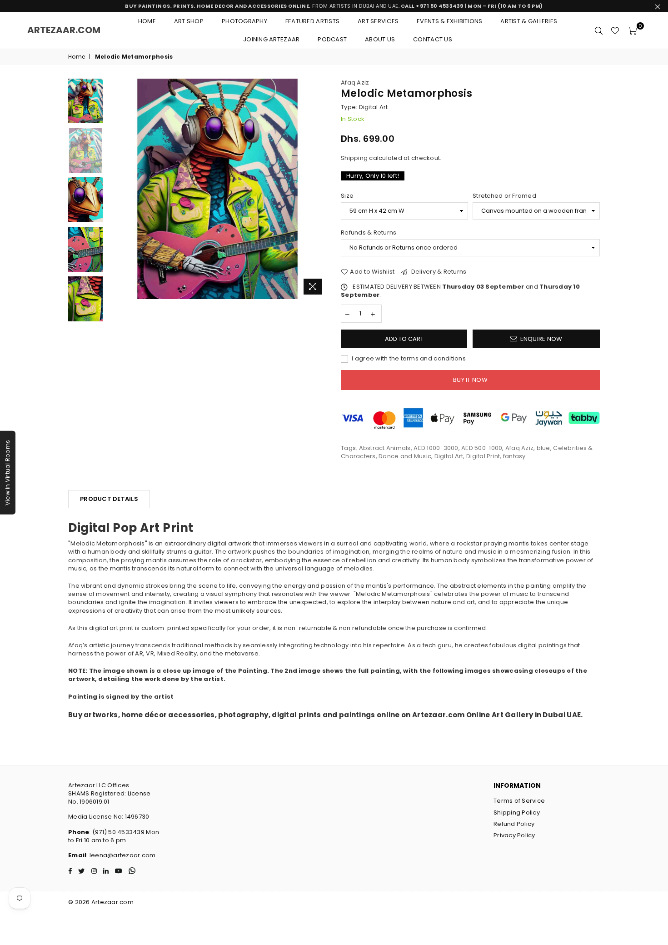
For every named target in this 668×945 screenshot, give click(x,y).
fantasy (514, 456)
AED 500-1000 (481, 448)
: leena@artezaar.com (120, 855)
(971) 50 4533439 (118, 832)
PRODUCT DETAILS (109, 499)
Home (147, 21)
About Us (380, 39)
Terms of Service (519, 800)
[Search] (599, 30)
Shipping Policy (517, 812)
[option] (217, 189)
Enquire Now (541, 339)
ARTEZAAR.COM (63, 30)
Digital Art (449, 456)
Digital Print (483, 456)
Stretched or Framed (504, 196)
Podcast (332, 39)
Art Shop (189, 21)
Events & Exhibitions (449, 21)
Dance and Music (405, 456)
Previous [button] (115, 189)
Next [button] (319, 189)
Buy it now (470, 379)
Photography (244, 21)
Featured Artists (312, 21)
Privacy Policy (514, 835)
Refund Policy (514, 824)
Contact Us (432, 39)
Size (347, 196)
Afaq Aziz (355, 82)
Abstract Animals (385, 448)
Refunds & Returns (368, 233)
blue (543, 448)
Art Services (378, 21)
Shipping (354, 158)
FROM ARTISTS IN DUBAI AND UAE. (334, 6)
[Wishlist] (615, 30)
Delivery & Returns (437, 272)
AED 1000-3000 (436, 448)
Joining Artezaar (271, 39)
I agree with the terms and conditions (408, 359)
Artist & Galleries (528, 21)
